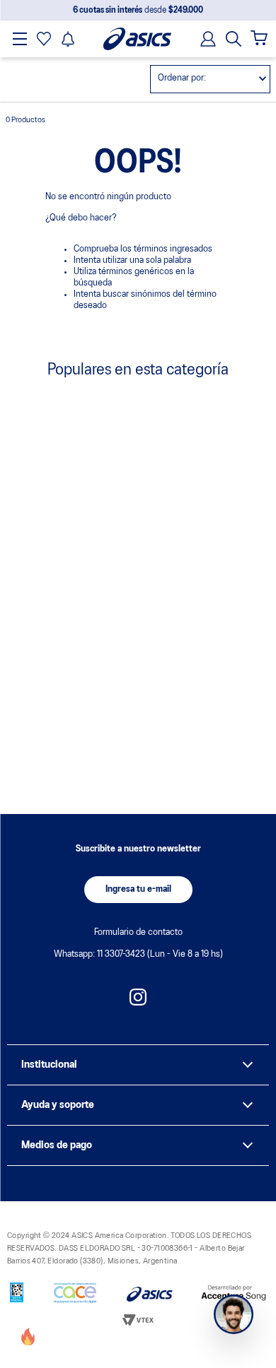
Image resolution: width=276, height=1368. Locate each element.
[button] (233, 38)
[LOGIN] (204, 38)
